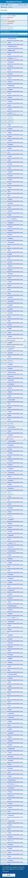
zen (9, 840)
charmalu (10, 164)
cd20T (9, 160)
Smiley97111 (10, 27)
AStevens (10, 97)
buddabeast (10, 144)
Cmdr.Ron (10, 179)
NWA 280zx (10, 558)
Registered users (10, 28)
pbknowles (10, 609)
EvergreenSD (11, 301)
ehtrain (9, 285)
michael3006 (10, 519)
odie (9, 570)
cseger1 (9, 187)
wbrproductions (11, 821)
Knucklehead (11, 445)
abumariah (10, 73)
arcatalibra (10, 89)
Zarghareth (10, 836)
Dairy (9, 191)
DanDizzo (10, 199)
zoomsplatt (10, 860)
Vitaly (9, 811)
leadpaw (10, 484)
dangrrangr (10, 203)
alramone (10, 81)
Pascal (9, 601)
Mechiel (9, 511)
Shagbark (10, 721)
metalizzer (10, 515)
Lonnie (9, 496)
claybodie (10, 171)
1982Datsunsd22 (11, 50)
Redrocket (10, 662)
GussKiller (10, 364)
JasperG (10, 411)
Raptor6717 (10, 646)
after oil (9, 77)
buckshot (10, 140)
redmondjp (10, 654)
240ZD (9, 54)
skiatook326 (10, 733)
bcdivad (10, 113)
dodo (9, 258)
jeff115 (9, 415)
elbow (9, 293)
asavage (13, 15)
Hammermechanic (12, 372)
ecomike (10, 281)
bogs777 (10, 136)
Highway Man (11, 380)
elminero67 (10, 297)
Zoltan (9, 856)
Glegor (9, 332)
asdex (9, 93)
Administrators (4, 13)
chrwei (9, 167)
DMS (9, 250)
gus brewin (10, 360)
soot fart (10, 752)
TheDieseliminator (12, 780)
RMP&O (9, 689)
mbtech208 (10, 507)
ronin (9, 693)
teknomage (10, 768)
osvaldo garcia (11, 590)
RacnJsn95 (10, 642)
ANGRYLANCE (11, 85)
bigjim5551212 (11, 120)
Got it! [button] (8, 875)
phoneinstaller (11, 621)
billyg (9, 124)
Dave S (9, 207)
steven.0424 (10, 756)
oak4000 (10, 562)
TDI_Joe (10, 764)
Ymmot (9, 832)
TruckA (9, 799)
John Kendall (10, 423)
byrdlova (10, 148)
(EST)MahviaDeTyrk (12, 38)
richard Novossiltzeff (12, 674)
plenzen (10, 629)
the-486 (9, 776)
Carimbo (10, 156)
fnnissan (10, 324)
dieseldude (10, 230)
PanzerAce (10, 598)
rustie (9, 701)
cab (9, 152)
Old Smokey (10, 574)
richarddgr (10, 678)
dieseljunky (10, 238)
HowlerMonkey (11, 384)
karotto (9, 431)
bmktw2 (10, 132)
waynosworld (11, 815)
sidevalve (10, 729)
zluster (9, 852)
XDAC (9, 828)
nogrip (9, 554)
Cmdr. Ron (10, 175)
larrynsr (9, 476)
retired (9, 666)
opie (9, 586)
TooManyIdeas (11, 787)
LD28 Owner (10, 480)
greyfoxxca (10, 352)
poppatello (10, 635)
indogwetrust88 (11, 399)
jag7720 (9, 407)
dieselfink (10, 234)
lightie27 (9, 492)
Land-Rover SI (11, 472)
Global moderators (5, 31)
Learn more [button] (5, 871)
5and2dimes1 (11, 62)
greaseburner (11, 348)
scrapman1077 (11, 713)
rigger (9, 682)
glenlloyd (10, 336)
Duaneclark (10, 273)
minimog (10, 527)
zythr (9, 864)
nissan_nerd (10, 547)
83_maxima (10, 66)
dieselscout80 (11, 242)
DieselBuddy (10, 222)
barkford (10, 109)
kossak (9, 456)
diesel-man (14, 218)
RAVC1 (9, 650)
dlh (9, 246)
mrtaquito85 (10, 535)
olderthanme (10, 578)
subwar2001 (10, 760)
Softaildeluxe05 (11, 748)
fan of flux (10, 312)
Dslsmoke (10, 269)
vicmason (10, 807)
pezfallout (10, 613)
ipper (9, 403)
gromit (9, 356)
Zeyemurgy (10, 844)
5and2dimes (10, 58)
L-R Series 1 (10, 460)
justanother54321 (11, 427)
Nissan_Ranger (11, 21)
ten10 (9, 772)
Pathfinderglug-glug (12, 605)
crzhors (9, 183)
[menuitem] (4, 5)
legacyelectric (11, 488)
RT (8, 697)
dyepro (9, 277)
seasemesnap (11, 717)
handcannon (10, 376)
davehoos (10, 211)
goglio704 (10, 342)
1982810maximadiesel (12, 46)
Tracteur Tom (11, 795)
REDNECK (10, 658)
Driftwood (10, 265)
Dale (9, 195)
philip (13, 617)
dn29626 (10, 254)
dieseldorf (10, 226)
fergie (9, 316)
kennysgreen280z (11, 441)
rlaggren (10, 686)
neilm (9, 539)
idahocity (10, 388)
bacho (9, 105)
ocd (9, 566)
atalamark (10, 101)
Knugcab (10, 449)
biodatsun (10, 128)
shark (9, 725)
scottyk (9, 709)
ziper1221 (10, 848)
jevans (9, 419)
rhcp (9, 670)
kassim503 (10, 435)
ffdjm (9, 320)
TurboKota (10, 803)
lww (9, 500)
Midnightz (10, 523)
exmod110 (10, 305)
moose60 (10, 531)
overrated (10, 594)
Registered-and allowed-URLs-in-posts (9, 36)
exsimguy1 (10, 309)
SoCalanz (10, 744)
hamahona (10, 368)
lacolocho (10, 464)
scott (9, 705)
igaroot (9, 395)
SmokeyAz (10, 740)
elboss (9, 289)
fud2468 (10, 328)
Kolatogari (10, 453)
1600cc (9, 42)
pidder (9, 625)
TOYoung (10, 791)
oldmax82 (10, 582)
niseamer (10, 543)
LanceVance (10, 468)
